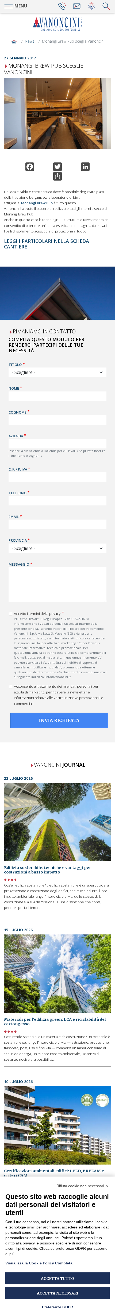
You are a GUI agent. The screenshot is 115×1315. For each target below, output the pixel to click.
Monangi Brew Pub (37, 203)
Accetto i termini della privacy (37, 613)
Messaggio (19, 564)
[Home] (57, 24)
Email (14, 516)
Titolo (15, 364)
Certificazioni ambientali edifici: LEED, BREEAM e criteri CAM (54, 1173)
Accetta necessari (57, 1293)
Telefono (17, 493)
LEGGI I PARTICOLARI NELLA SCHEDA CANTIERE (46, 244)
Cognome (17, 412)
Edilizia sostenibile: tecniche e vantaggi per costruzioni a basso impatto (47, 870)
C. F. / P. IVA (18, 469)
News (29, 41)
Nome (14, 388)
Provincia (18, 540)
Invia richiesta (59, 720)
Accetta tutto (57, 1278)
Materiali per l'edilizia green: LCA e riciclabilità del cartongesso (55, 1021)
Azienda (16, 436)
